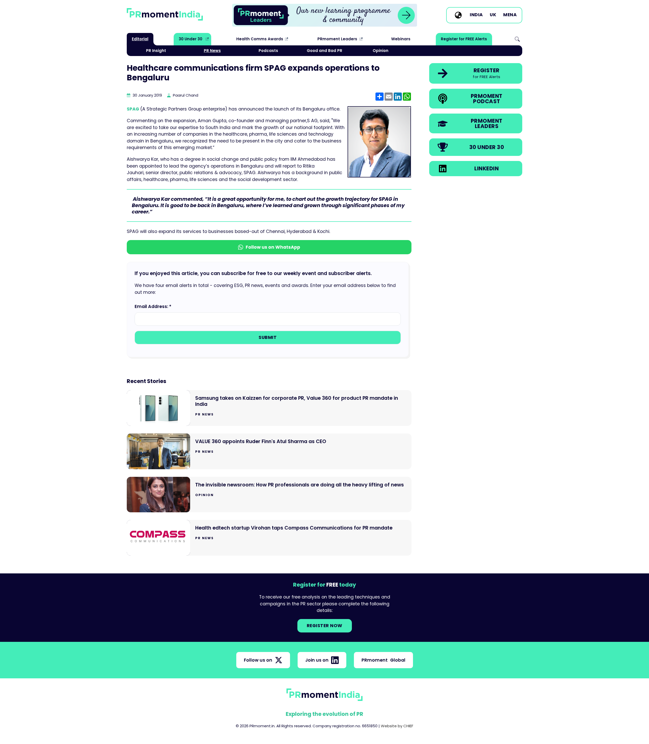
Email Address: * (153, 306)
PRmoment (383, 660)
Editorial (140, 39)
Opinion (380, 50)
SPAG (133, 109)
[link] (324, 15)
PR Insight (156, 50)
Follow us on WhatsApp (273, 247)
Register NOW (324, 626)
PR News (212, 50)
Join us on (317, 660)
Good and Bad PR (324, 50)
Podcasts (268, 50)
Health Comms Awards (259, 39)
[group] (324, 15)
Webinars (400, 39)
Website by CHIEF (397, 726)
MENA (510, 15)
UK (493, 15)
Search (517, 39)
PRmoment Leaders (337, 39)
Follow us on (258, 660)
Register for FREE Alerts (464, 39)
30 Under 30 (190, 39)
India (476, 15)
